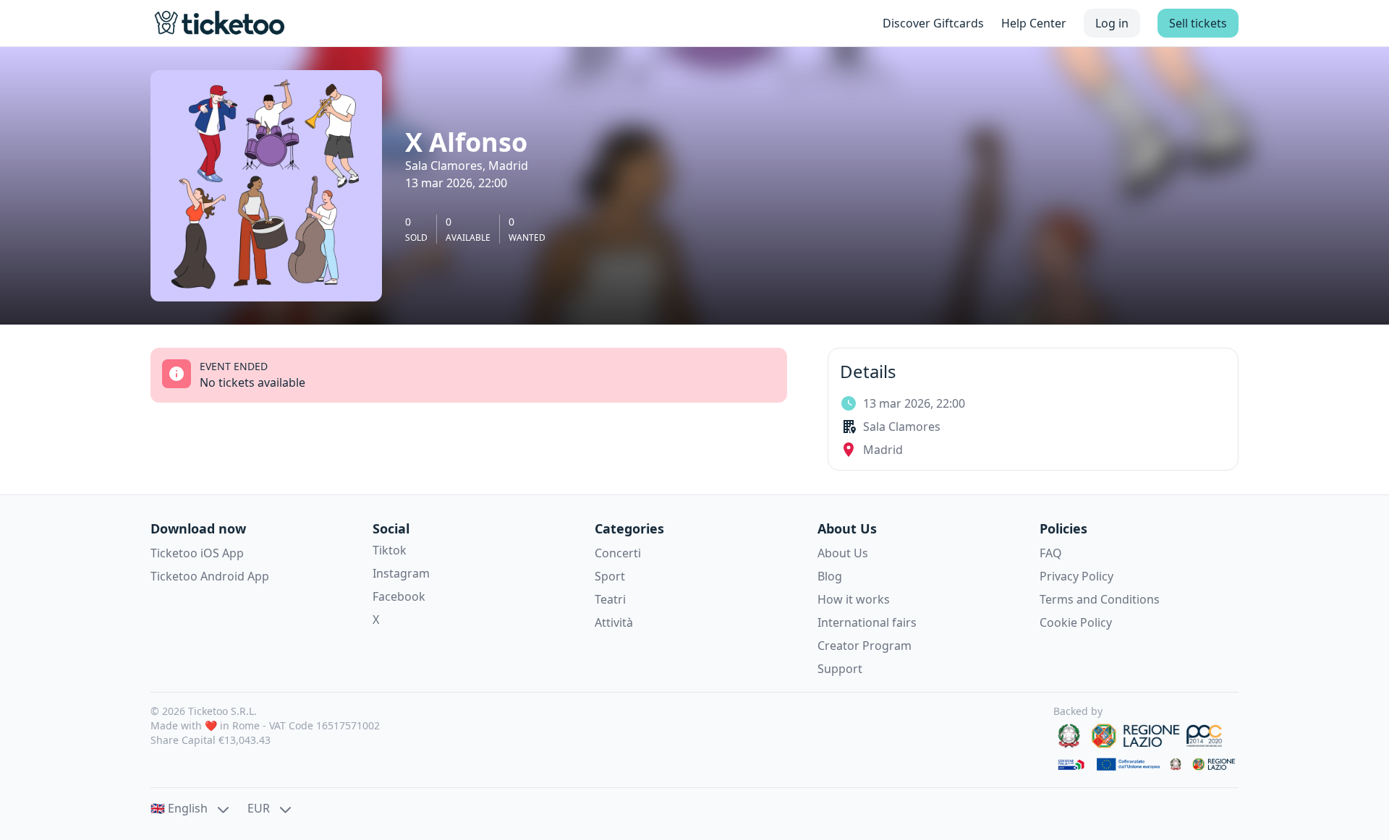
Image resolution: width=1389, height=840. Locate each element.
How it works (853, 599)
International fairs (867, 622)
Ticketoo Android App (209, 576)
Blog (829, 576)
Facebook (399, 596)
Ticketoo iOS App (197, 553)
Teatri (610, 599)
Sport (610, 576)
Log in (1112, 23)
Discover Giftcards (933, 23)
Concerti (618, 553)
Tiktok (390, 550)
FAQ (1051, 553)
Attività (614, 622)
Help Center (1033, 23)
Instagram (401, 573)
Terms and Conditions (1100, 599)
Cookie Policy (1076, 622)
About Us (842, 553)
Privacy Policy (1076, 576)
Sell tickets (1198, 23)
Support (839, 669)
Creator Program (864, 645)
